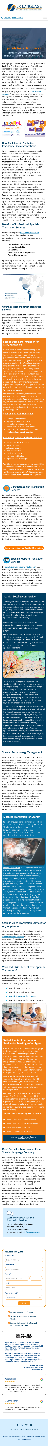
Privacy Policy (21, 1436)
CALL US (7, 18)
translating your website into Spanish (20, 567)
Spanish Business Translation (18, 413)
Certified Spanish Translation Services (22, 437)
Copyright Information (9, 1436)
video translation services (13, 936)
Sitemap (37, 1436)
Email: (7, 1283)
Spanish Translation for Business (22, 996)
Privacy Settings (26, 1439)
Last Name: (9, 1265)
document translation (29, 232)
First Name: (9, 1255)
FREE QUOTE (17, 18)
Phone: (8, 1274)
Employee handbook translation (19, 432)
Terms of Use (30, 1436)
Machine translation (11, 867)
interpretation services (32, 1113)
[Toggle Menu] (45, 18)
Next (24, 1303)
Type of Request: (11, 1293)
